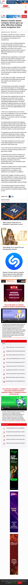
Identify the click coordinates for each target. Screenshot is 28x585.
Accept (19, 582)
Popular (4, 341)
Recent (3, 343)
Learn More (13, 582)
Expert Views (5, 424)
